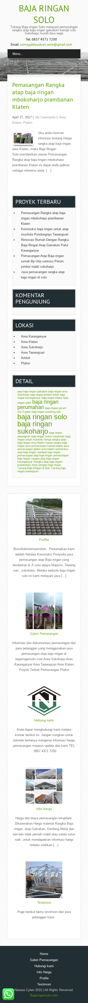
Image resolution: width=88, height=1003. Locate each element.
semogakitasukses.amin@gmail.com (46, 44)
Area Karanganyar (33, 336)
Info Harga (44, 809)
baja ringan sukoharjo (34, 427)
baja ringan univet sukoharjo (48, 436)
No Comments (45, 117)
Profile (44, 539)
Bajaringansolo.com (44, 995)
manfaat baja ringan (48, 452)
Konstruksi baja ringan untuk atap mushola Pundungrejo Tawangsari (44, 231)
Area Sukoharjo (32, 347)
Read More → (21, 180)
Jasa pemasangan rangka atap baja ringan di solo (43, 274)
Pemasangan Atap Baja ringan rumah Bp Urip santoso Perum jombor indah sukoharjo (42, 261)
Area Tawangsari (32, 352)
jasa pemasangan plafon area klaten (43, 447)
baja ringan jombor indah (44, 394)
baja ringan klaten (52, 397)
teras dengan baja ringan (46, 464)
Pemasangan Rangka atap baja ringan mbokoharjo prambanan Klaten (42, 96)
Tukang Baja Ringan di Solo (33, 468)
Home (44, 954)
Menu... (17, 54)
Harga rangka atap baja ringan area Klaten (41, 441)
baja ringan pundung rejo (46, 411)
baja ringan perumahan (37, 404)
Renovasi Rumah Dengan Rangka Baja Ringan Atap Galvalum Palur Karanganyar (45, 245)
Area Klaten (29, 342)
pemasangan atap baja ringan (34, 455)
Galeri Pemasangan (44, 633)
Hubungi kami (44, 720)
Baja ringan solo (44, 13)
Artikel (25, 358)
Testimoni (44, 902)
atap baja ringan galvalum (32, 391)
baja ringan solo (42, 417)
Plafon (27, 122)
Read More (44, 586)
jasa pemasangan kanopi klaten (44, 445)
